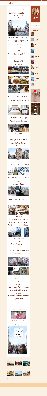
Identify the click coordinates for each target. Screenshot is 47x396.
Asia (35, 61)
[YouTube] (42, 0)
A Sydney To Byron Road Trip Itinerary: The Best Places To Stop (37, 79)
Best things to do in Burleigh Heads (37, 40)
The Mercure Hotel (19, 97)
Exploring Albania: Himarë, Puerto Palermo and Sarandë (11, 368)
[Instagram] (39, 0)
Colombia (36, 33)
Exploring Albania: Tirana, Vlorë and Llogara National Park (10, 377)
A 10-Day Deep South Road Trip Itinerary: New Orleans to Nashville (37, 45)
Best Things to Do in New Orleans (37, 51)
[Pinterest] (41, 0)
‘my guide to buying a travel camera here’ (19, 320)
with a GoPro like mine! (21, 307)
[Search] (39, 24)
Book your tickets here (21, 46)
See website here (18, 179)
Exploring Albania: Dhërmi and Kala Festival (26, 368)
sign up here (24, 135)
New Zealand (36, 66)
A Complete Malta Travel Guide (37, 57)
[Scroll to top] (44, 394)
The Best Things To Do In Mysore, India (37, 62)
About (3, 0)
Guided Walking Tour (21, 225)
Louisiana (36, 50)
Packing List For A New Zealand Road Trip (37, 68)
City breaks (18, 7)
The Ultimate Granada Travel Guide (36, 85)
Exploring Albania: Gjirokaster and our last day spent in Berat (18, 368)
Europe (21, 7)
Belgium (16, 7)
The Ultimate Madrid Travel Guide (37, 73)
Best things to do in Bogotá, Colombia (37, 34)
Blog (1, 0)
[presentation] (10, 363)
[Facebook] (40, 0)
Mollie (16, 10)
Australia (36, 77)
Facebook (20, 325)
